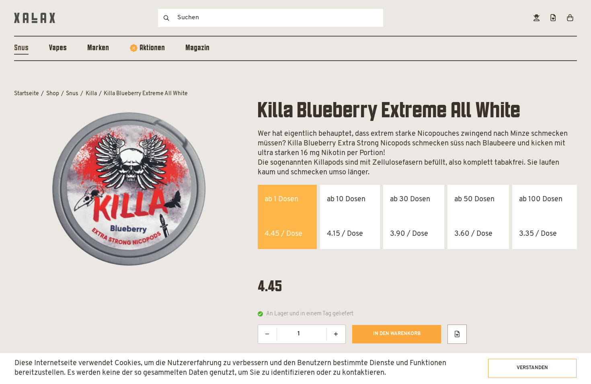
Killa (91, 94)
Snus (21, 48)
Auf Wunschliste (457, 334)
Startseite (26, 94)
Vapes (58, 48)
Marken (98, 48)
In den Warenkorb (397, 333)
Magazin (197, 48)
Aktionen (152, 48)
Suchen (166, 18)
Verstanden (532, 368)
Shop (52, 94)
